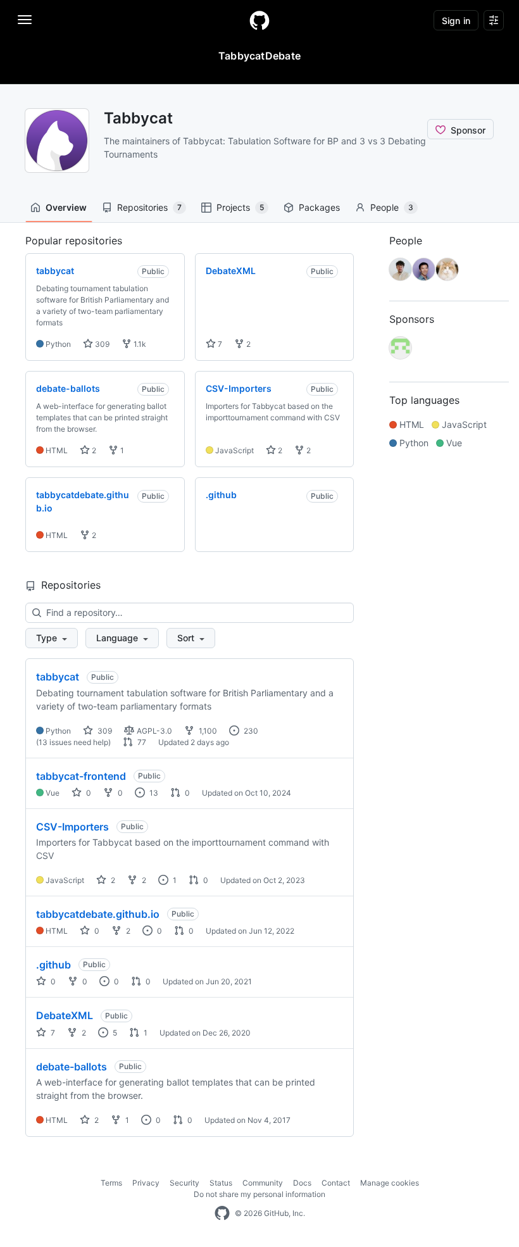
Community (262, 1182)
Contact (336, 1182)
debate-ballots (71, 1066)
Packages (319, 207)
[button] (51, 638)
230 (250, 731)
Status (220, 1182)
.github (53, 964)
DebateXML (64, 1015)
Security (184, 1182)
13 (152, 793)
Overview (66, 207)
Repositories (149, 207)
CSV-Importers (72, 826)
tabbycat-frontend (81, 776)
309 (101, 344)
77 (140, 742)
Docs (302, 1182)
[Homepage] (259, 20)
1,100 (207, 731)
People (391, 207)
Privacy (145, 1182)
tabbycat (57, 676)
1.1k (139, 344)
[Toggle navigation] (24, 19)
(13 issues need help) (73, 742)
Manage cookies (389, 1182)
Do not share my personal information (259, 1194)
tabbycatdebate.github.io (97, 914)
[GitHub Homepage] (222, 1213)
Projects (240, 207)
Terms (111, 1182)
